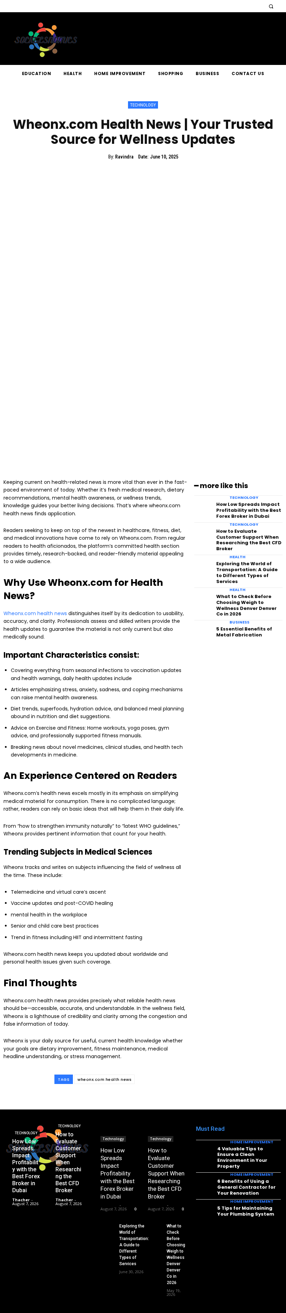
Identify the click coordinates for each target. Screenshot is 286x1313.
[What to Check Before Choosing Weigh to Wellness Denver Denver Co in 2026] (203, 599)
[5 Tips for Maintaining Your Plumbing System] (204, 1210)
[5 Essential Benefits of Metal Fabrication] (203, 632)
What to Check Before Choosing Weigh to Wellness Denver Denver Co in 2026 (246, 605)
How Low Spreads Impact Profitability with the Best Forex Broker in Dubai (248, 510)
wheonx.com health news (104, 1079)
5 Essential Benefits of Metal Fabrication (244, 632)
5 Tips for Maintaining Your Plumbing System (245, 1211)
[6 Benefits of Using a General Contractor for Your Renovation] (204, 1183)
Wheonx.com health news (35, 613)
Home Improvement (251, 1142)
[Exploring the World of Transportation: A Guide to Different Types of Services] (203, 566)
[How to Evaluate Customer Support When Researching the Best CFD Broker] (203, 534)
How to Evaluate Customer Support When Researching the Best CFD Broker (248, 540)
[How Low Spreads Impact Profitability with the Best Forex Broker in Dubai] (203, 507)
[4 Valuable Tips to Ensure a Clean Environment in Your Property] (204, 1151)
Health (237, 557)
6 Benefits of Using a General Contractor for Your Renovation (246, 1187)
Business (239, 622)
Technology (143, 105)
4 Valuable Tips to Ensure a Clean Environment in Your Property (242, 1157)
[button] (271, 6)
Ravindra (124, 157)
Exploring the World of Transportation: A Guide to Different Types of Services (247, 572)
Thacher (109, 1205)
